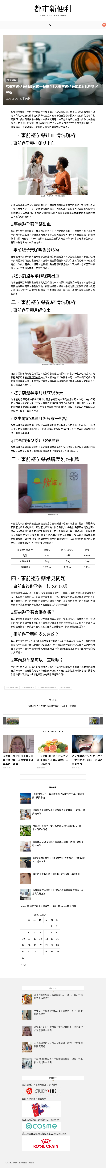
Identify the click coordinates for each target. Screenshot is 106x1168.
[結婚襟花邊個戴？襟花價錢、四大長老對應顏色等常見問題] (97, 720)
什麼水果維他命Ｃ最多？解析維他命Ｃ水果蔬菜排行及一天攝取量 (52, 760)
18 (29, 945)
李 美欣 (26, 98)
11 (29, 939)
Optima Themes (27, 1163)
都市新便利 (53, 9)
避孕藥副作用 (34, 377)
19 (35, 945)
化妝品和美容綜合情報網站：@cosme (40, 1120)
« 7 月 (23, 965)
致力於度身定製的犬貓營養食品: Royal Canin (44, 1133)
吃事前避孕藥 (65, 688)
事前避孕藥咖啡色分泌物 (47, 688)
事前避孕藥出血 (28, 688)
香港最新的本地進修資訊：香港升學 (39, 1085)
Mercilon (15, 531)
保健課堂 (11, 80)
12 (35, 939)
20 (41, 945)
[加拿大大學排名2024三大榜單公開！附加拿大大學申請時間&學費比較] (9, 720)
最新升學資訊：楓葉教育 (34, 1099)
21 (46, 945)
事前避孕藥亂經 (12, 688)
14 (46, 939)
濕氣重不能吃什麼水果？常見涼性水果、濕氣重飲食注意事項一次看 (18, 760)
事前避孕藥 (40, 213)
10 (23, 939)
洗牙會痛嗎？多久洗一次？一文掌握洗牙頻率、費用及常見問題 (87, 760)
